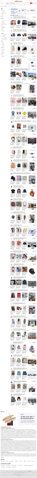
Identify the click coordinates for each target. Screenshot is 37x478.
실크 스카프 (20, 461)
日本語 (11, 472)
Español (16, 472)
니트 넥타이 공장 (8, 465)
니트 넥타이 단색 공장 (20, 465)
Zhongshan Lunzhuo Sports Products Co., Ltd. (20, 368)
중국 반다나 (32, 461)
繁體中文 (9, 472)
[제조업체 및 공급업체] (18, 1)
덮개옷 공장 (18, 4)
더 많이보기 (2, 457)
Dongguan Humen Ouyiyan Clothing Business (19, 381)
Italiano (23, 472)
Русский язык (26, 472)
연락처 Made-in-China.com (20, 471)
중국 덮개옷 (16, 461)
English (4, 472)
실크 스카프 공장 (21, 4)
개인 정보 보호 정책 (15, 471)
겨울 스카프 (25, 461)
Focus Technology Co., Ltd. (19, 474)
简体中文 (6, 472)
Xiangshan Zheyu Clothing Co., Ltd (18, 342)
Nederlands (33, 472)
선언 (9, 471)
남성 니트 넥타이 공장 (13, 465)
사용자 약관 (12, 471)
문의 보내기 (34, 17)
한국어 (29, 472)
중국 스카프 (2, 461)
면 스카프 (29, 461)
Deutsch (18, 472)
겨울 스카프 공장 (25, 4)
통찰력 (27, 471)
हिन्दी (35, 472)
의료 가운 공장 (3, 465)
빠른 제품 (25, 471)
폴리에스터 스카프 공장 (14, 4)
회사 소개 (7, 471)
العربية (30, 472)
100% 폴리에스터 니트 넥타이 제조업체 (28, 465)
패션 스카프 (6, 461)
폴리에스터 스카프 (12, 461)
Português (21, 472)
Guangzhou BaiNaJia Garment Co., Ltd (18, 394)
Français (13, 472)
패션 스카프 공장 (9, 4)
